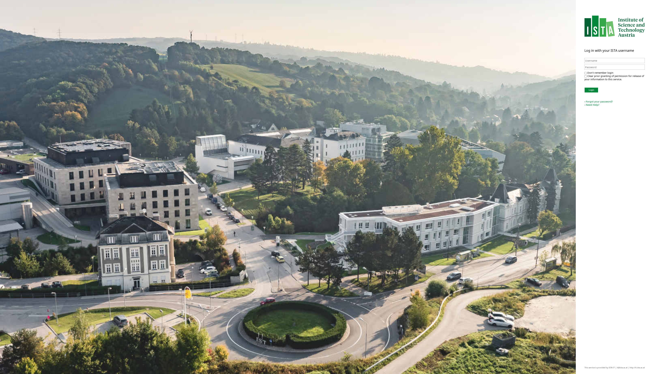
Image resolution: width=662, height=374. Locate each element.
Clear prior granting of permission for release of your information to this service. (614, 77)
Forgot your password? (598, 101)
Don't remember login (600, 72)
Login (591, 90)
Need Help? (591, 104)
